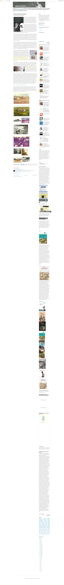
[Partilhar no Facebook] (23, 164)
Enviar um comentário (17, 173)
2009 (40, 552)
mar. (40, 566)
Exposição (45, 523)
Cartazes (49, 528)
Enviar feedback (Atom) (19, 176)
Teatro (45, 520)
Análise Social (43, 392)
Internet (49, 520)
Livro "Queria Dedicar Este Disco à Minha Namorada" (46, 53)
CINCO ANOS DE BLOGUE (46, 62)
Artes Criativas (48, 525)
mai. (40, 564)
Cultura (40, 518)
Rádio (44, 518)
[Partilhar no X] (22, 164)
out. (40, 559)
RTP (49, 529)
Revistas (40, 524)
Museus (49, 523)
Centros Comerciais (41, 529)
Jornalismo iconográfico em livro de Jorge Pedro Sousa (46, 47)
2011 (40, 550)
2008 (40, 553)
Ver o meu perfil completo (42, 25)
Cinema (44, 519)
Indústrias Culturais (47, 522)
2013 (40, 548)
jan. (40, 568)
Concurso (46, 530)
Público (46, 528)
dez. (40, 557)
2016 (40, 545)
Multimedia (42, 532)
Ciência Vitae (40, 30)
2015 (40, 546)
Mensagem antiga (35, 175)
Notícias (43, 527)
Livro (46, 521)
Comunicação (41, 521)
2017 (40, 544)
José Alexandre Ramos (18, 169)
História (43, 528)
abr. (40, 565)
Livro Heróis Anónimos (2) (46, 132)
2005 (40, 556)
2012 (40, 549)
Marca (49, 533)
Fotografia (40, 523)
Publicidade (43, 525)
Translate (45, 164)
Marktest (45, 529)
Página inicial (26, 175)
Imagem (45, 527)
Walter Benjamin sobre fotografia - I (46, 108)
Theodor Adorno (45, 532)
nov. (40, 558)
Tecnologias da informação (46, 524)
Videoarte (47, 533)
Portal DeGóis (40, 28)
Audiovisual (48, 530)
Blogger (38, 578)
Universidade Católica (42, 530)
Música (48, 519)
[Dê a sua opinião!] (21, 164)
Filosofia (42, 533)
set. (40, 560)
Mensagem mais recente (16, 175)
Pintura (43, 523)
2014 (40, 547)
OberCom (47, 529)
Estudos (40, 532)
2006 (40, 555)
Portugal (45, 533)
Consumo (40, 528)
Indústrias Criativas (41, 522)
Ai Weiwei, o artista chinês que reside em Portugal (46, 57)
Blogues (49, 521)
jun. (40, 563)
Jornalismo (41, 520)
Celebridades (48, 527)
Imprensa (40, 525)
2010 (40, 551)
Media (49, 518)
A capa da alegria (45, 143)
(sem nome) (44, 89)
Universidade (40, 527)
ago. (40, 561)
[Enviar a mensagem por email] (20, 164)
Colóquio (44, 521)
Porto (43, 533)
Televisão (41, 519)
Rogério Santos (19, 8)
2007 (40, 554)
